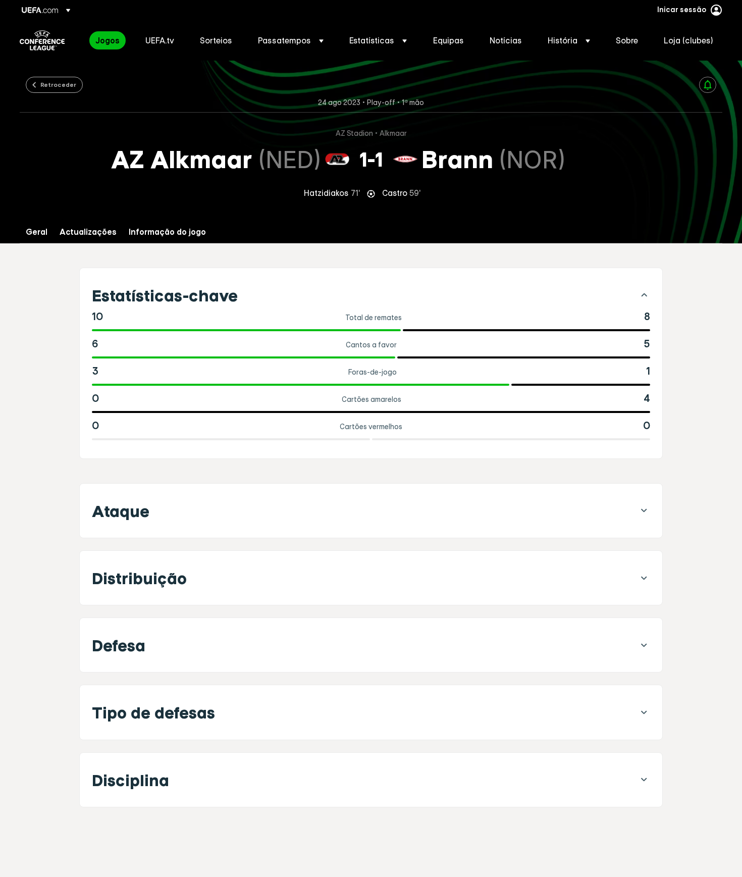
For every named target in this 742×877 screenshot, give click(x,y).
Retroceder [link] (58, 84)
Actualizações (88, 232)
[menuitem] (108, 40)
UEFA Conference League (42, 40)
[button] (290, 40)
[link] (107, 40)
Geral (36, 232)
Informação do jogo (167, 232)
